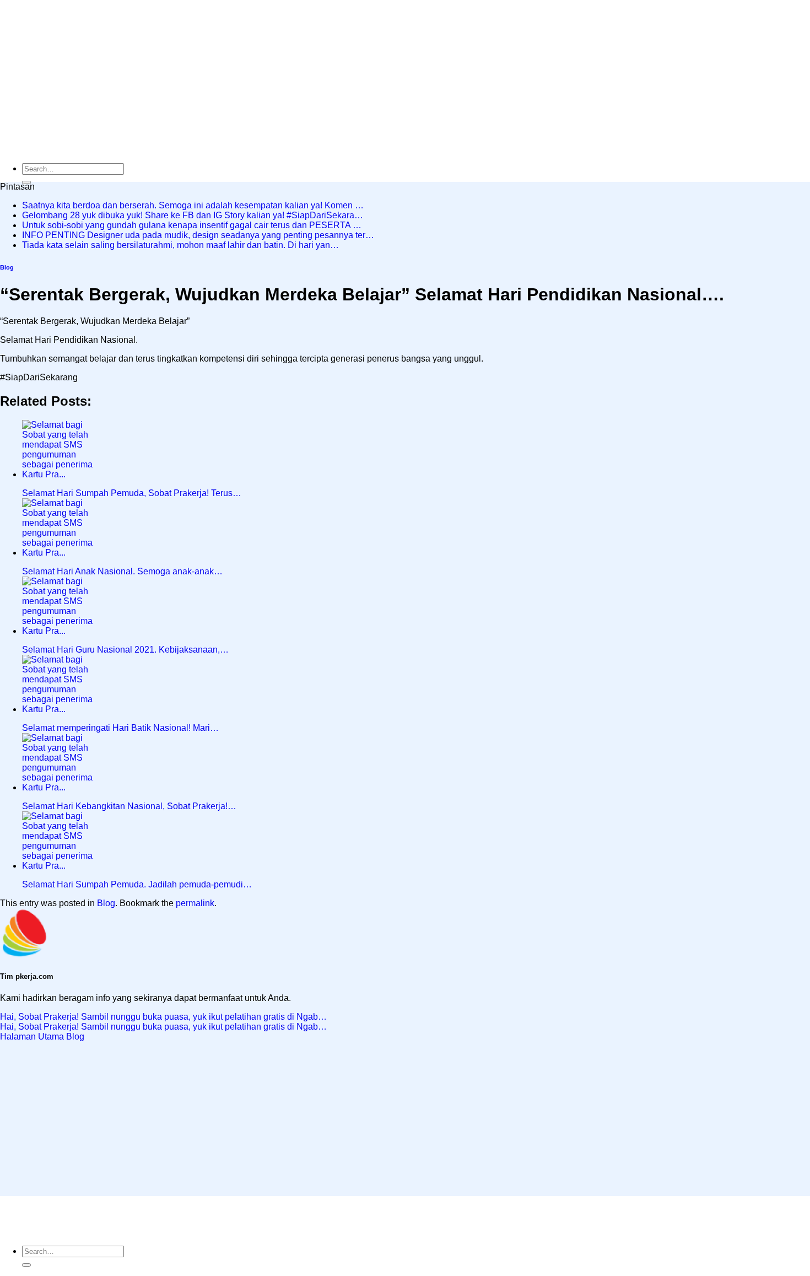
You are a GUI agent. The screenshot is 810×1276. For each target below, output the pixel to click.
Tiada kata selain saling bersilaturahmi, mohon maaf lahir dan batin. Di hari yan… (180, 245)
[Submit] (26, 1265)
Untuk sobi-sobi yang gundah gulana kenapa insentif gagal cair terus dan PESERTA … (191, 225)
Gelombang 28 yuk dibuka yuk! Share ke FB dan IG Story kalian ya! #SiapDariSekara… (192, 215)
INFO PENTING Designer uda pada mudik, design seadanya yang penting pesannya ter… (198, 235)
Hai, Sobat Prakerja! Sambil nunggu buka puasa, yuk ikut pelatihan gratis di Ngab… (163, 1016)
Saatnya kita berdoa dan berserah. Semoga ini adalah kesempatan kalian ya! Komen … (193, 205)
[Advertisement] (330, 77)
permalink (195, 903)
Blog (7, 267)
